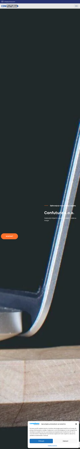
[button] (76, 424)
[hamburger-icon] (76, 6)
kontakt (9, 236)
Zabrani (65, 441)
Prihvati (41, 441)
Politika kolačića (52, 445)
